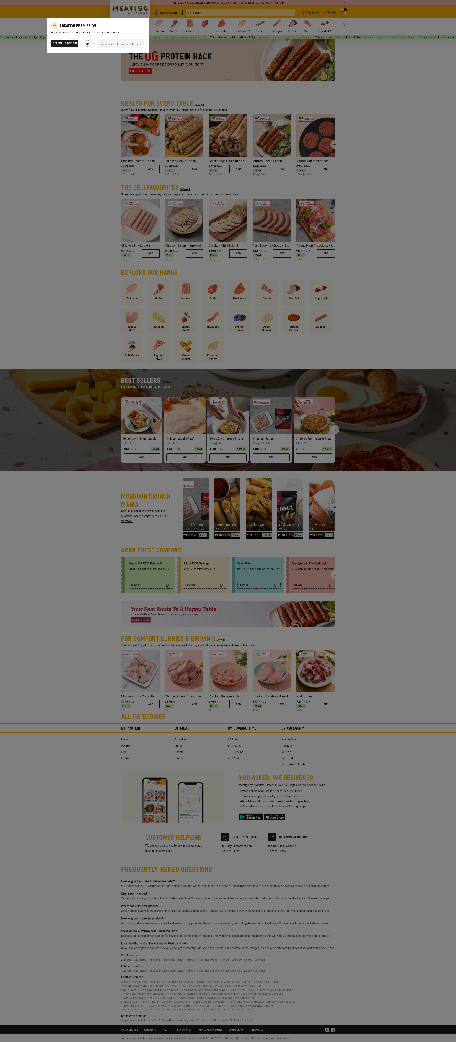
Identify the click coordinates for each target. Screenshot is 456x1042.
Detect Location (65, 43)
